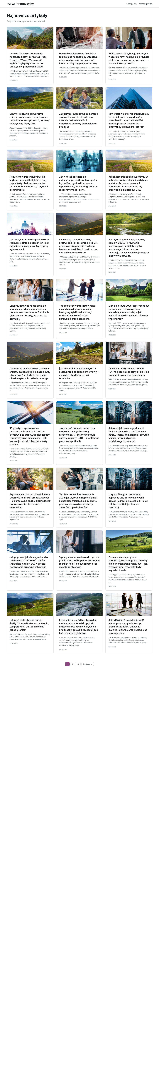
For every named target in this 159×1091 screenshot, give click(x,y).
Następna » (87, 664)
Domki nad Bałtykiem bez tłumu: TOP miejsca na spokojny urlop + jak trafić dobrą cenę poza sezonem (128, 371)
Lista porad (131, 4)
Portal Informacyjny (20, 3)
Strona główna (145, 4)
